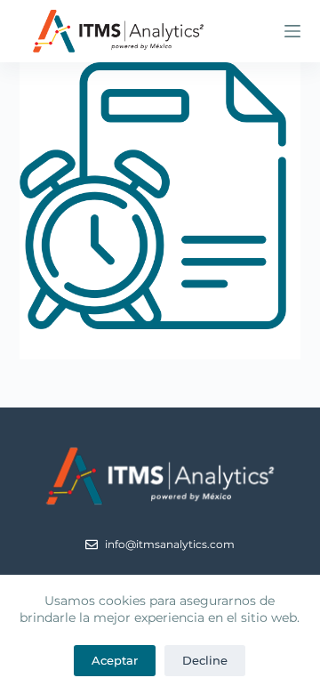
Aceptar (115, 660)
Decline (205, 660)
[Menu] (292, 31)
